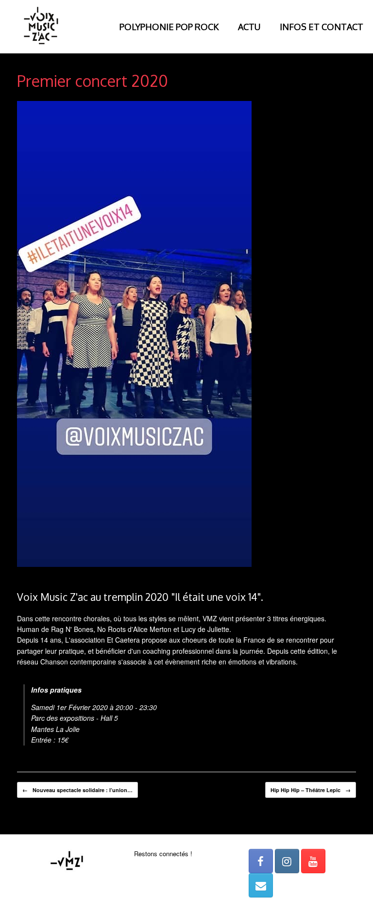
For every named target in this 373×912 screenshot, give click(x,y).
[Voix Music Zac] (41, 26)
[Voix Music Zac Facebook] (261, 861)
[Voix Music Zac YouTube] (313, 861)
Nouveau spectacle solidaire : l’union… (77, 790)
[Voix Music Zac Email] (261, 885)
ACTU (249, 26)
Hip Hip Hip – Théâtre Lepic (311, 790)
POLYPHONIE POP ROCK (169, 26)
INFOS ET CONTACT (321, 26)
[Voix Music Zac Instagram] (287, 861)
